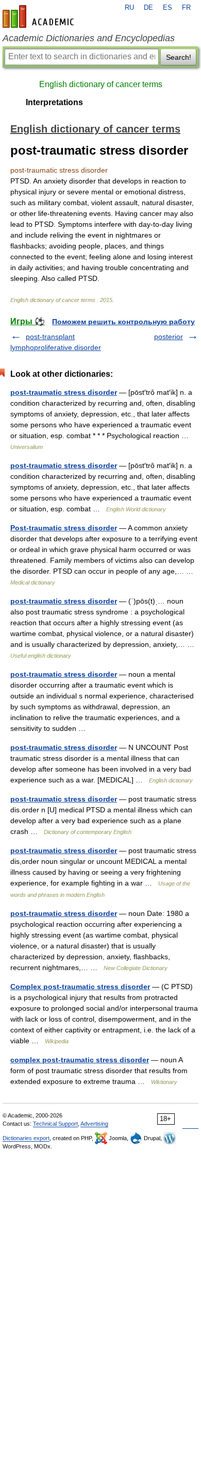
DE (148, 7)
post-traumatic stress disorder (63, 392)
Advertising (94, 1124)
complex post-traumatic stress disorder (79, 1060)
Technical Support (55, 1124)
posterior (168, 336)
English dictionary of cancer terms (100, 84)
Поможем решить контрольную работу (123, 322)
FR (186, 7)
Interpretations (54, 102)
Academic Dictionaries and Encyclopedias (89, 38)
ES (167, 7)
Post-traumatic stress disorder (63, 528)
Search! (178, 57)
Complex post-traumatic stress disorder (80, 986)
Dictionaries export (26, 1138)
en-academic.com (40, 16)
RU (129, 7)
